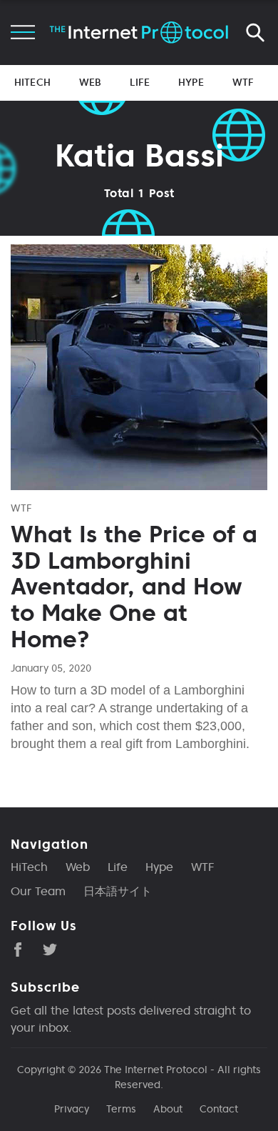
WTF (243, 82)
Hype (191, 82)
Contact (219, 1108)
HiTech (32, 82)
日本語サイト (117, 891)
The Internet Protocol (155, 1069)
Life (140, 82)
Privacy (71, 1108)
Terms (121, 1108)
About (167, 1108)
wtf (21, 508)
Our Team (38, 891)
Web (90, 82)
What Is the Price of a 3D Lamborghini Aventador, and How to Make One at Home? (134, 587)
